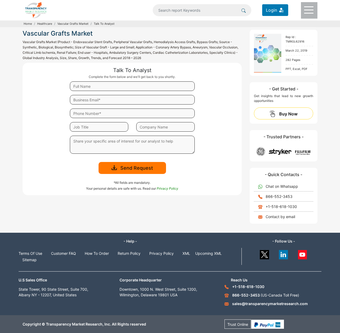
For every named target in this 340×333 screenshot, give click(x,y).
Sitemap (29, 259)
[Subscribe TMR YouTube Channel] (303, 253)
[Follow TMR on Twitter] (264, 253)
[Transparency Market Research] (35, 9)
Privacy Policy (161, 253)
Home (28, 24)
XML (186, 253)
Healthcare (44, 24)
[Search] (243, 10)
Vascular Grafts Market (72, 24)
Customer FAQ (63, 253)
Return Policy (129, 253)
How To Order (97, 253)
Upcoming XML (208, 253)
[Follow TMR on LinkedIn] (283, 253)
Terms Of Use (30, 253)
